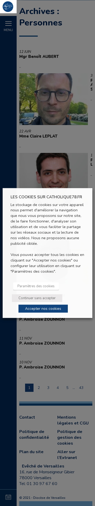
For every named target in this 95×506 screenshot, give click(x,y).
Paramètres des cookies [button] (36, 286)
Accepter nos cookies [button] (43, 308)
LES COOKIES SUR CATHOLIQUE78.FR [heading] (46, 197)
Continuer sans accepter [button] (37, 297)
